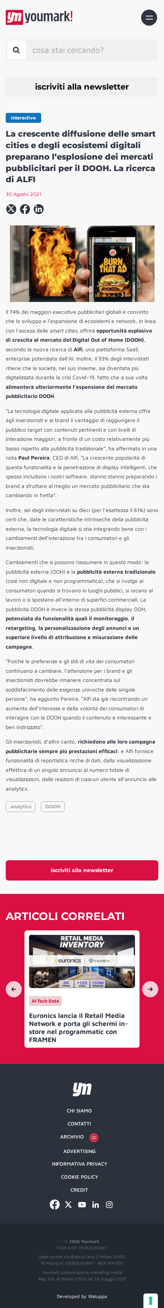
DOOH (53, 806)
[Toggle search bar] (16, 50)
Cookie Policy (79, 1177)
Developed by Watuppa (82, 1296)
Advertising (79, 1151)
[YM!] (39, 17)
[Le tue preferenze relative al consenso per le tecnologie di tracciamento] (150, 1300)
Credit (79, 1190)
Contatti (79, 1123)
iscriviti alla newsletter (82, 86)
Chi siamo (79, 1110)
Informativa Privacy (79, 1164)
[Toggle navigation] (149, 18)
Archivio (72, 1136)
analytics (20, 806)
